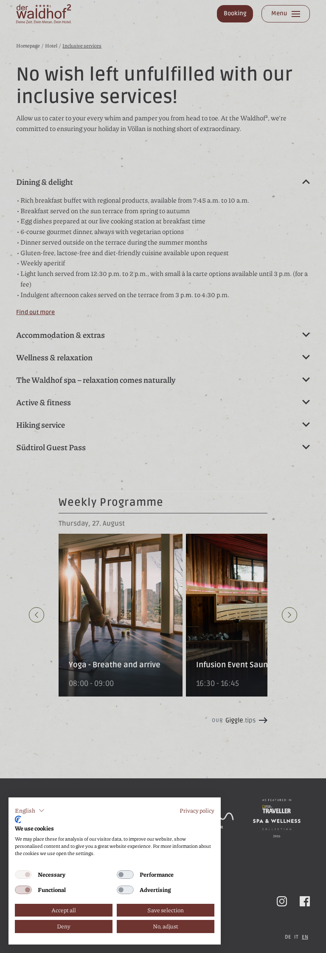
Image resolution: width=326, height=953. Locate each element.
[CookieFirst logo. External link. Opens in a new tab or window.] (18, 819)
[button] (30, 810)
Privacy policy (197, 810)
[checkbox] (23, 874)
